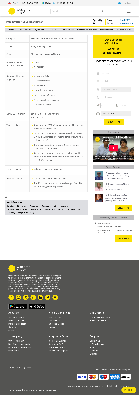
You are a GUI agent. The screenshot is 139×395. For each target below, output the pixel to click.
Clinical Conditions (59, 313)
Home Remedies (106, 30)
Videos (52, 327)
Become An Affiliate (98, 321)
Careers (12, 327)
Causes (54, 30)
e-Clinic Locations (98, 344)
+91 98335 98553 (64, 3)
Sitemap (93, 354)
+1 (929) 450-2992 (29, 3)
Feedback (94, 351)
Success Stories (110, 22)
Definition (10, 206)
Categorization (13, 209)
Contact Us (95, 341)
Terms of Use (14, 390)
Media (11, 330)
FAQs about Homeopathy (19, 347)
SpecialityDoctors (97, 22)
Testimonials (55, 321)
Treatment (64, 206)
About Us (13, 313)
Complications (68, 30)
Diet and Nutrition (123, 30)
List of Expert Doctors (100, 317)
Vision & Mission (16, 321)
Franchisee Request (58, 351)
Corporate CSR (56, 344)
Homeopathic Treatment (87, 30)
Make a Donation (57, 347)
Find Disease (55, 317)
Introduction (25, 30)
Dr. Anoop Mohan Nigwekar (116, 173)
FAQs (92, 347)
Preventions (34, 206)
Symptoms (39, 30)
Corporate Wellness (58, 341)
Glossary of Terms (46, 209)
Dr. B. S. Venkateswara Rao (116, 195)
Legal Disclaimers (47, 390)
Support (94, 336)
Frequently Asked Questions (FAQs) (20, 213)
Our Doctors (97, 313)
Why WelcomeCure (17, 317)
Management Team (17, 324)
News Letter (13, 351)
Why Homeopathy (16, 341)
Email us (127, 3)
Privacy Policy (30, 390)
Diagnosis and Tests (49, 206)
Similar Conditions (29, 209)
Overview (12, 30)
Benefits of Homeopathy (19, 344)
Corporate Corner (59, 336)
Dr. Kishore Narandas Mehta (117, 184)
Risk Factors (22, 206)
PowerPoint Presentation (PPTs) (68, 209)
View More (123, 207)
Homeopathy (15, 336)
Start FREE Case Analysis (126, 22)
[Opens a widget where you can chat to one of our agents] (128, 390)
